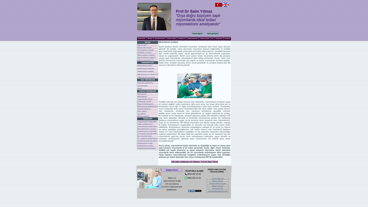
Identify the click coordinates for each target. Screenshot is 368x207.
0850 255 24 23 (194, 174)
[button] (147, 42)
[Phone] (186, 174)
